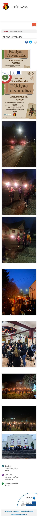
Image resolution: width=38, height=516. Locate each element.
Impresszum (16, 511)
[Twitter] (30, 42)
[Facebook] (26, 42)
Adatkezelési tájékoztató (27, 511)
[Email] (35, 42)
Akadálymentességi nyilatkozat (19, 514)
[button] (19, 59)
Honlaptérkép (8, 511)
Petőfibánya (19, 7)
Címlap (5, 31)
